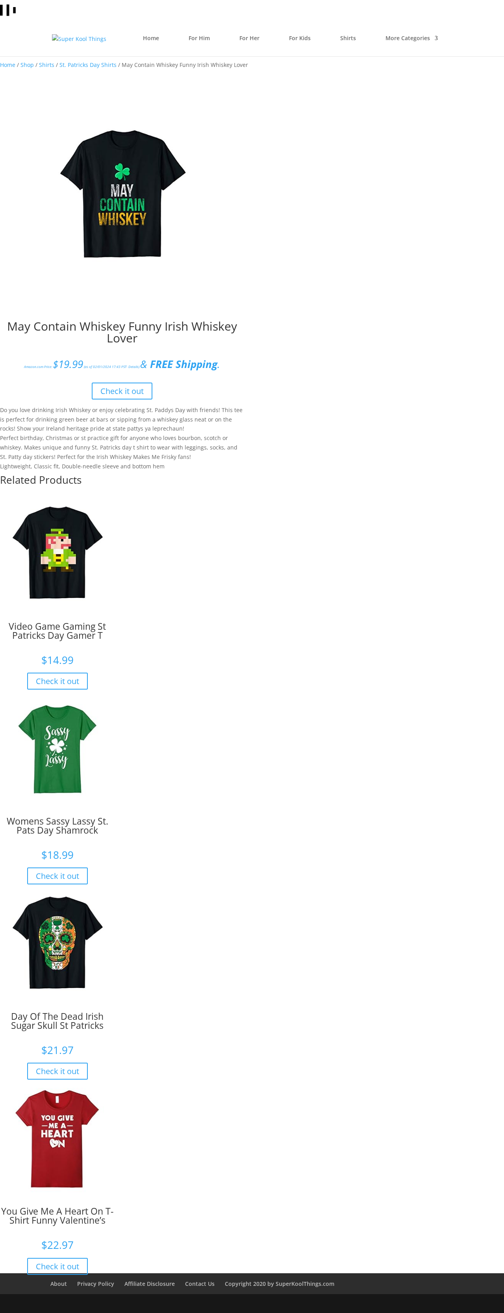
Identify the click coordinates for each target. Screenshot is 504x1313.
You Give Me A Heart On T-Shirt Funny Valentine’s (57, 1215)
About (58, 1283)
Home (7, 64)
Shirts (46, 64)
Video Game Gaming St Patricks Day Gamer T (57, 631)
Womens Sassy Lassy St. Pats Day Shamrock (57, 825)
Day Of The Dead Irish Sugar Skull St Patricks (57, 1021)
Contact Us (200, 1283)
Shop (27, 64)
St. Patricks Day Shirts (88, 64)
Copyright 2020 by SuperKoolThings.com (279, 1283)
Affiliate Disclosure (149, 1283)
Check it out (122, 391)
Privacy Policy (95, 1283)
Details (133, 366)
